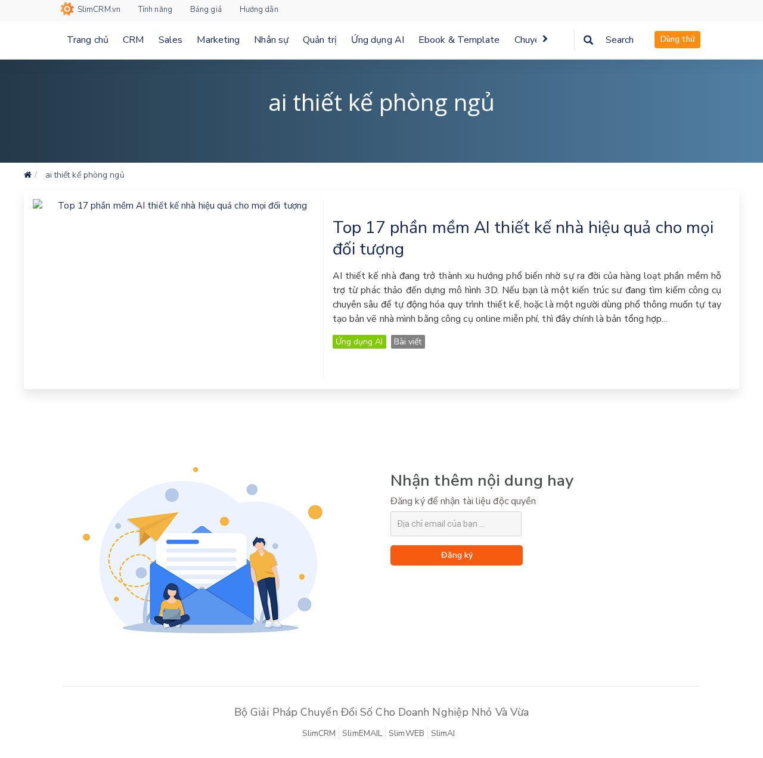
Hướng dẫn (259, 9)
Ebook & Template (459, 39)
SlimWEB (406, 733)
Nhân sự (271, 39)
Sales (171, 39)
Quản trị (320, 39)
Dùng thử (677, 39)
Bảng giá (206, 9)
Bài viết (408, 341)
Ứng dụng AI (377, 39)
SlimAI (443, 733)
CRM (133, 39)
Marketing (218, 39)
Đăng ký (457, 555)
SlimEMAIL (362, 733)
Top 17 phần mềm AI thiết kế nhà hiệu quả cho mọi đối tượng (523, 238)
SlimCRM (319, 733)
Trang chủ (87, 39)
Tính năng (155, 9)
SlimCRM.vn (98, 9)
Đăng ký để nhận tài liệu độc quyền (463, 501)
